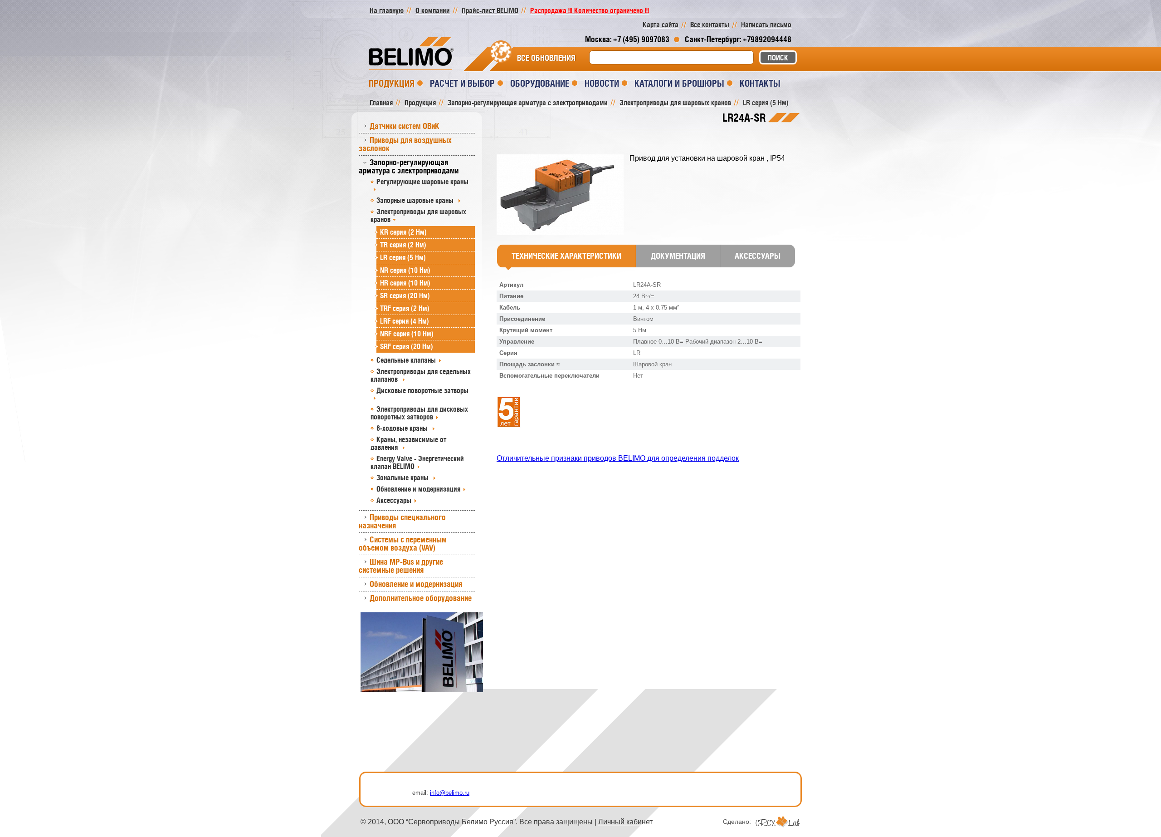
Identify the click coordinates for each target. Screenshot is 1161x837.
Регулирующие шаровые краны (422, 181)
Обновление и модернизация (418, 489)
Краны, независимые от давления (408, 443)
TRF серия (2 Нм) (404, 308)
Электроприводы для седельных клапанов (421, 375)
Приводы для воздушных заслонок (405, 144)
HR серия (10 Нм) (405, 283)
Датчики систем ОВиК (404, 126)
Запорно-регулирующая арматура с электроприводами (409, 166)
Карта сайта (660, 24)
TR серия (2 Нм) (403, 245)
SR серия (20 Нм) (405, 295)
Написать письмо (766, 24)
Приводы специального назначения (402, 521)
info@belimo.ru (449, 792)
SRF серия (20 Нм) (406, 346)
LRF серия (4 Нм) (404, 321)
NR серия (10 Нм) (405, 270)
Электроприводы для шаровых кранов (418, 215)
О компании (432, 10)
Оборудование (539, 83)
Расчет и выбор (462, 83)
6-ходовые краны (402, 428)
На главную (387, 10)
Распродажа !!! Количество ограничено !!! (589, 10)
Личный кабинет (625, 822)
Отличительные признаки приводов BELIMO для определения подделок (618, 458)
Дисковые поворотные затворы (422, 390)
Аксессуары (393, 500)
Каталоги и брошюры (679, 83)
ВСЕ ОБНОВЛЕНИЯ (546, 58)
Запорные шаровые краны (415, 200)
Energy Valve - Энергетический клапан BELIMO (417, 462)
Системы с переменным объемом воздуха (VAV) (403, 543)
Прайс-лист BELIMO (490, 10)
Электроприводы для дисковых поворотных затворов (419, 413)
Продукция (392, 83)
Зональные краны (403, 477)
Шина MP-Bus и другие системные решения (401, 566)
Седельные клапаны (406, 360)
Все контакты (709, 24)
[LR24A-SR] (563, 195)
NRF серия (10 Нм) (407, 334)
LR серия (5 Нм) (403, 257)
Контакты (760, 83)
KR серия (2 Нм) (403, 232)
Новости (602, 83)
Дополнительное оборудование (421, 598)
